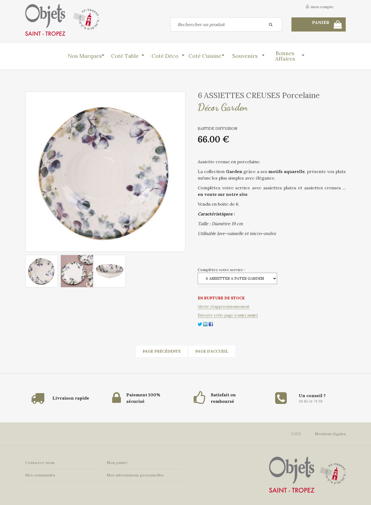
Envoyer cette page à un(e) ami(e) (228, 315)
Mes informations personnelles (135, 475)
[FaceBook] (211, 323)
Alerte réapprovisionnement (224, 306)
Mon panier (117, 462)
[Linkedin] (205, 323)
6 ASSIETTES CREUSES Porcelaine (259, 95)
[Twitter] (200, 323)
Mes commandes (40, 475)
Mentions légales (330, 433)
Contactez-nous (40, 462)
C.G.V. (296, 433)
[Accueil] (62, 20)
